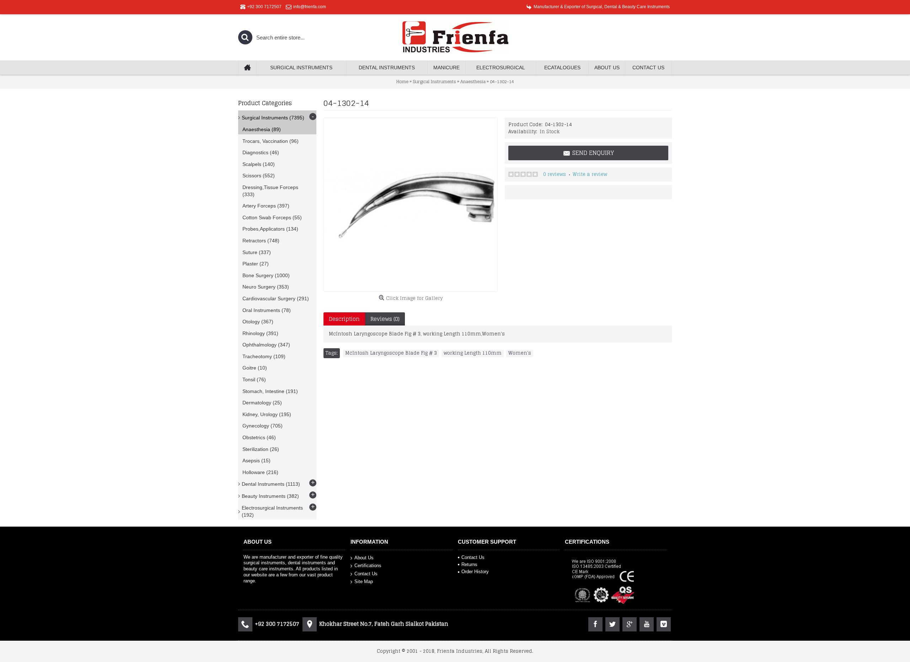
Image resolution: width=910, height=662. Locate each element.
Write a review (590, 174)
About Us (364, 557)
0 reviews (554, 174)
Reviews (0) (385, 319)
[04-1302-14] (410, 205)
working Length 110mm (473, 353)
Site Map (363, 581)
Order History (475, 571)
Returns (469, 564)
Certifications (367, 565)
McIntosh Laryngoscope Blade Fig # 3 (391, 353)
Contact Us (366, 573)
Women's (519, 353)
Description (344, 319)
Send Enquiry (593, 153)
